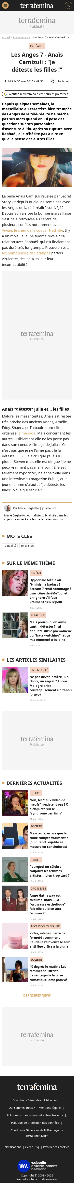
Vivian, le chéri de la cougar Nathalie (32, 230)
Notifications (13, 1147)
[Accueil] (36, 5)
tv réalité (9, 545)
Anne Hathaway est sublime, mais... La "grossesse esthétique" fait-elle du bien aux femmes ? (48, 904)
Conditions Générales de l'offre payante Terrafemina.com (37, 1133)
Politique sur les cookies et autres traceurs (35, 1115)
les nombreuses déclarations (26, 253)
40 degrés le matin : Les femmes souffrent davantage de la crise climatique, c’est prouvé (48, 973)
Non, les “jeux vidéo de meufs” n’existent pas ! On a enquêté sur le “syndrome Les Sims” (50, 806)
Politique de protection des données (35, 1123)
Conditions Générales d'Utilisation (35, 1100)
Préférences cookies (56, 1147)
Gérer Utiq (32, 1147)
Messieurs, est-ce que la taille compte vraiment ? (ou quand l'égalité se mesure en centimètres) (49, 840)
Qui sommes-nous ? (22, 1108)
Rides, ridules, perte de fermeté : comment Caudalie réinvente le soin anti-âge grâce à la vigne (50, 940)
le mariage (26, 433)
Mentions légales (50, 1108)
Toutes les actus (21, 37)
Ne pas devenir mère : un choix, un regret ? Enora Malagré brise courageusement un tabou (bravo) (51, 686)
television (27, 545)
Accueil (6, 37)
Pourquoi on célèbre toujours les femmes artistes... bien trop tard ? (50, 871)
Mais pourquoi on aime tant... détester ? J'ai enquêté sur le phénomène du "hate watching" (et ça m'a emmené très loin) (51, 631)
